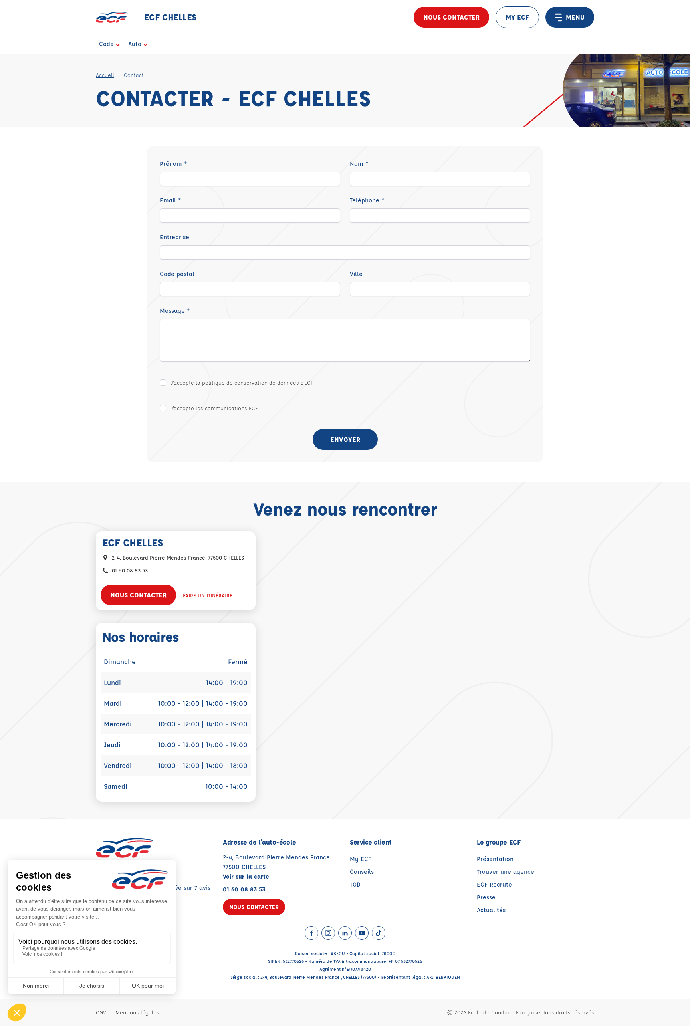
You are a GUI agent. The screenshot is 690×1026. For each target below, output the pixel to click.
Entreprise (174, 237)
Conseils (362, 871)
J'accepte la (242, 382)
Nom (359, 163)
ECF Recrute (494, 884)
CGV (101, 1012)
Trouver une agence (505, 871)
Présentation (495, 859)
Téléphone (367, 200)
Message (175, 310)
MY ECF (517, 17)
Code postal (177, 274)
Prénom (173, 163)
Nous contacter (451, 17)
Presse (486, 897)
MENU (575, 17)
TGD (355, 884)
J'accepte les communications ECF (214, 408)
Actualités (491, 910)
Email (170, 200)
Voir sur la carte (246, 876)
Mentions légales (137, 1012)
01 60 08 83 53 (130, 570)
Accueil (105, 74)
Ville (356, 274)
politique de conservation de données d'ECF (257, 382)
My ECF (360, 859)
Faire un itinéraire (207, 595)
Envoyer (345, 439)
